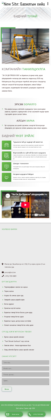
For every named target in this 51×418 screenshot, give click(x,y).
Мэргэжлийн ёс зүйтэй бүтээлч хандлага (29, 153)
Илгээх (7, 389)
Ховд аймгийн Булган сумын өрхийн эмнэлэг (19, 350)
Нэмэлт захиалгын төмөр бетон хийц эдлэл (18, 325)
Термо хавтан (9, 291)
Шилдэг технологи (20, 164)
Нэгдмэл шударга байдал (23, 174)
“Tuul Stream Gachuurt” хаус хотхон (16, 341)
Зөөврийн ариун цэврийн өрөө (14, 300)
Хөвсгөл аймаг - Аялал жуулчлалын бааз (17, 345)
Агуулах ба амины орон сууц (13, 295)
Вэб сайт (19, 408)
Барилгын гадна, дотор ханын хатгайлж (17, 321)
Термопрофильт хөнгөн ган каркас (16, 287)
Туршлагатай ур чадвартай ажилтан (28, 142)
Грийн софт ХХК (29, 408)
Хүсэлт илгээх (15, 414)
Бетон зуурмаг (9, 304)
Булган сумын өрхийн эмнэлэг (14, 337)
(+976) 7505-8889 (38, 414)
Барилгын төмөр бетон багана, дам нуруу (18, 312)
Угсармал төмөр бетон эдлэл (14, 317)
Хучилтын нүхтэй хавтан (12, 308)
